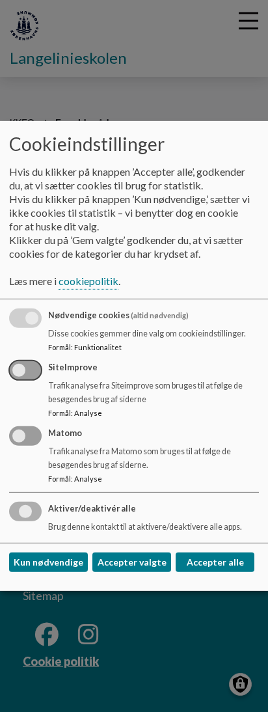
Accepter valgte (132, 562)
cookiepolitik (88, 281)
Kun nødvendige (48, 562)
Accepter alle (215, 562)
